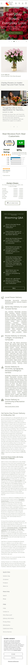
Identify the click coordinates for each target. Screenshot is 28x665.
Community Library (10, 358)
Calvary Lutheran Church (12, 380)
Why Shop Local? (7, 615)
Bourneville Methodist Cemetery (13, 316)
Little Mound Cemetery (17, 325)
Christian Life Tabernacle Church (18, 381)
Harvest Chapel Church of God (18, 396)
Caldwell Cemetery (21, 318)
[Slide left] (10, 126)
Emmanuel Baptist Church (12, 386)
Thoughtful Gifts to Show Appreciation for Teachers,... (13, 109)
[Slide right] (17, 126)
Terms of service (7, 632)
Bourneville (16, 300)
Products (5, 582)
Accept (13, 654)
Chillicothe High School (20, 350)
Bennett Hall (8, 342)
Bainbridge (8, 300)
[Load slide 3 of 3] (16, 41)
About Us (5, 586)
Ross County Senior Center (12, 406)
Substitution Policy (8, 628)
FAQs (4, 608)
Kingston (24, 302)
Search (5, 595)
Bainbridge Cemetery (21, 311)
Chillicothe (24, 300)
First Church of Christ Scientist (18, 388)
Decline (13, 657)
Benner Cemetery (21, 313)
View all (3, 87)
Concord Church (10, 385)
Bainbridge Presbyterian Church (14, 375)
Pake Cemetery (16, 332)
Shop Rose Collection (14, 33)
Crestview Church (21, 385)
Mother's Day (6, 576)
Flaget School (17, 359)
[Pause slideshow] (26, 41)
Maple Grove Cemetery (17, 327)
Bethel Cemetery (22, 314)
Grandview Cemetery (11, 322)
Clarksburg (8, 302)
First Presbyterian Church (12, 389)
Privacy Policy (17, 650)
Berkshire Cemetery (10, 314)
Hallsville (19, 302)
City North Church (21, 383)
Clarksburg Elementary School (18, 356)
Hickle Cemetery (16, 324)
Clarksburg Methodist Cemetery (13, 319)
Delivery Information (8, 618)
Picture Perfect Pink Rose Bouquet (11, 76)
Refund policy (6, 625)
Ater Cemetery (9, 311)
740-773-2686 (18, 480)
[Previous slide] (9, 41)
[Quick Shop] (16, 3)
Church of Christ (10, 383)
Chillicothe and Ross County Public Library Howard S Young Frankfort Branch (16, 355)
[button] (19, 3)
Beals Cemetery (9, 313)
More (14, 288)
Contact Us (6, 611)
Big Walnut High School (17, 344)
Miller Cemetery (17, 329)
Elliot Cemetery (22, 321)
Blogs (4, 599)
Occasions (5, 579)
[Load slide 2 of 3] (14, 41)
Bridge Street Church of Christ (18, 378)
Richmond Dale (9, 303)
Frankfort (13, 302)
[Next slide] (18, 41)
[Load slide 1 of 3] (12, 41)
